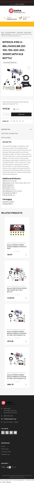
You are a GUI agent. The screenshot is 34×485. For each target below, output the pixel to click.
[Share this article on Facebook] (11, 121)
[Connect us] (3, 433)
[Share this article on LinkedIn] (20, 121)
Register (21, 4)
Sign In (17, 4)
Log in (3, 446)
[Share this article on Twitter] (14, 121)
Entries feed (4, 449)
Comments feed (6, 451)
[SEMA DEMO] (17, 12)
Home (2, 32)
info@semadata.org (10, 419)
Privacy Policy (21, 477)
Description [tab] (5, 129)
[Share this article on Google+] (17, 121)
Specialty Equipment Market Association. (21, 475)
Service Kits (20, 32)
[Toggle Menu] (32, 23)
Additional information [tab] (9, 133)
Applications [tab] (5, 137)
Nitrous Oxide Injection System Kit (16, 243)
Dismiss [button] (8, 482)
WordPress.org (5, 454)
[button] (28, 67)
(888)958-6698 (11, 19)
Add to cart (21, 114)
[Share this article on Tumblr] (23, 121)
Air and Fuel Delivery (10, 32)
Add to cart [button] (26, 255)
